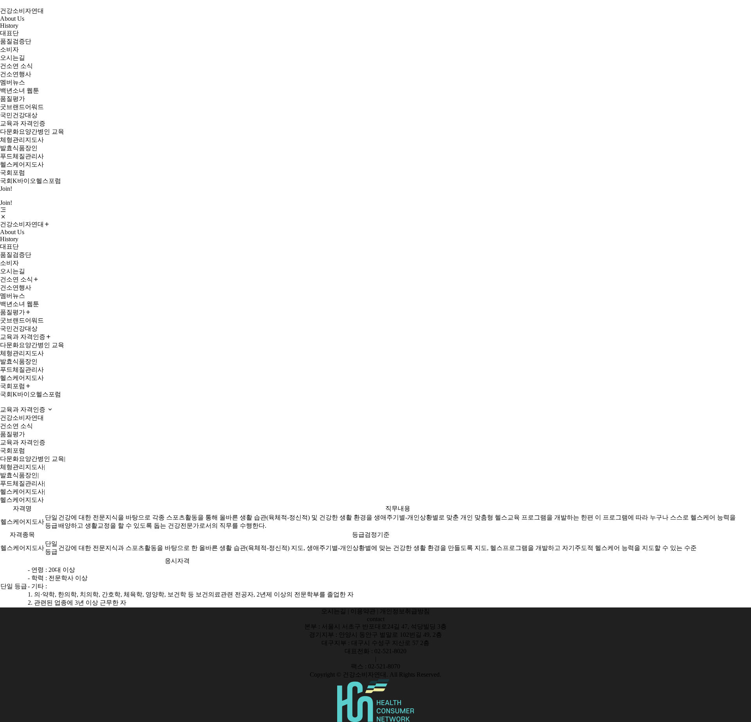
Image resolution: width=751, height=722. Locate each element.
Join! (6, 188)
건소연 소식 (16, 66)
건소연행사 (15, 74)
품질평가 (12, 98)
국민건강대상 (19, 115)
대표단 (9, 33)
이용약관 (363, 611)
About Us (12, 18)
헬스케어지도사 (22, 164)
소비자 (9, 49)
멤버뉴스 (12, 82)
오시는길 (12, 57)
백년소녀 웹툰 (19, 90)
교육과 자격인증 (22, 123)
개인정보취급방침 (405, 611)
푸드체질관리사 (22, 156)
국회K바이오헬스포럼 (30, 180)
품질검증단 (15, 41)
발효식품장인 (19, 148)
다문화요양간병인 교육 (32, 131)
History (9, 25)
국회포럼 (12, 172)
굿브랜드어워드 (22, 107)
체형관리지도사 (22, 139)
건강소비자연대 (22, 10)
